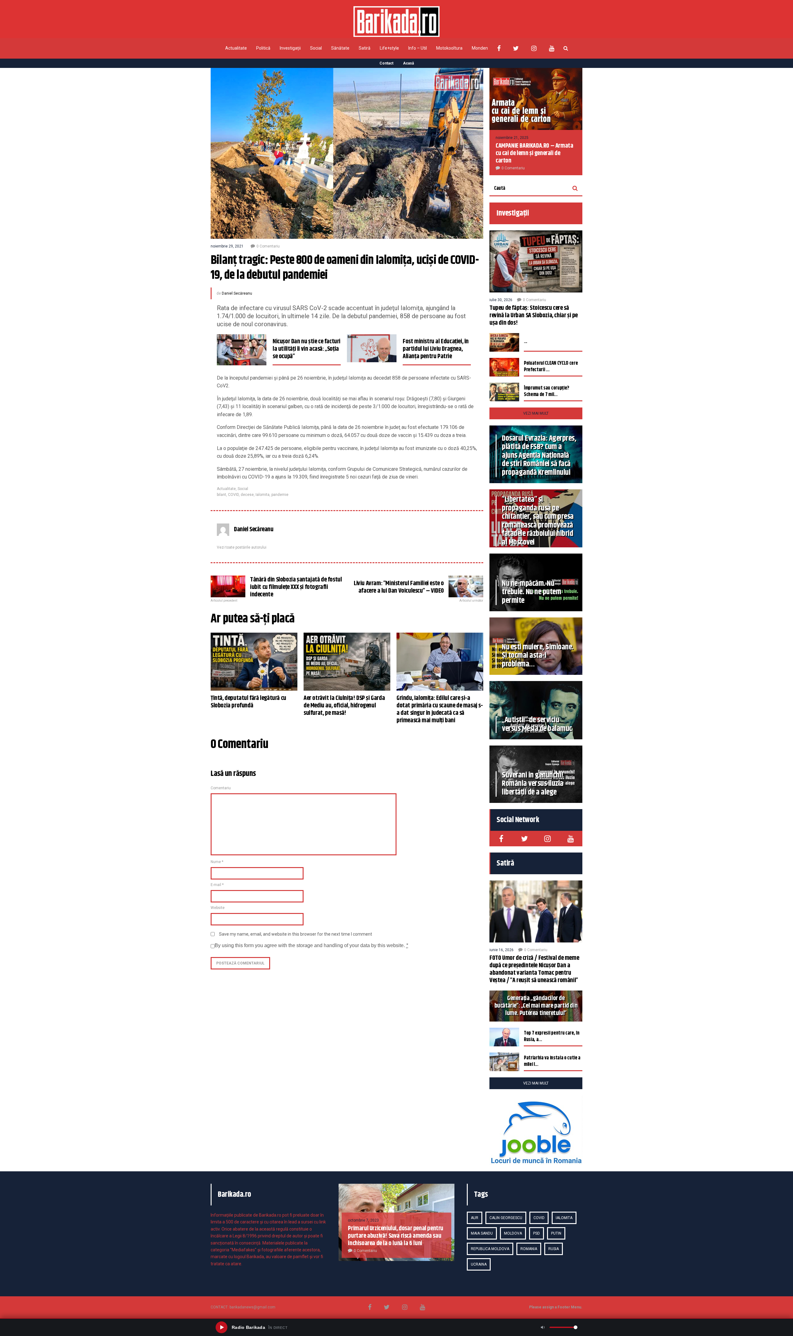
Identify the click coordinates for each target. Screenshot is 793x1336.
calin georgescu (505, 1218)
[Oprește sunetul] (542, 1327)
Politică (263, 48)
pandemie (279, 494)
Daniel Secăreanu (237, 293)
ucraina (479, 1264)
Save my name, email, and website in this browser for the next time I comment (295, 934)
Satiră (364, 48)
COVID (233, 494)
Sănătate (340, 48)
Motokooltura (449, 48)
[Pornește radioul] (221, 1327)
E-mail (217, 885)
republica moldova (490, 1249)
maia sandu (482, 1233)
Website (218, 908)
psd (536, 1233)
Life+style (389, 48)
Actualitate (236, 48)
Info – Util (417, 48)
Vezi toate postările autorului (241, 547)
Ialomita (262, 494)
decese (247, 494)
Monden (480, 48)
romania (528, 1249)
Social (316, 48)
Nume (217, 862)
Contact (386, 63)
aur (474, 1218)
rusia (553, 1249)
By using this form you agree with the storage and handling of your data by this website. (311, 945)
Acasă (408, 63)
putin (556, 1233)
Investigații (290, 48)
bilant (221, 494)
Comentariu (221, 788)
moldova (513, 1233)
